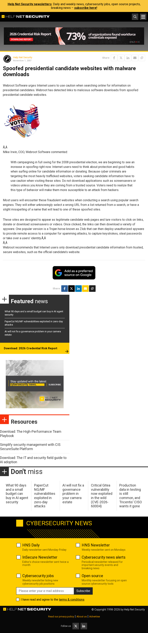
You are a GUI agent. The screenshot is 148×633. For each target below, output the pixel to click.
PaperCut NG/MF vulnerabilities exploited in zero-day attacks (44, 495)
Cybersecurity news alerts (103, 557)
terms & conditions (71, 599)
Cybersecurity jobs (38, 575)
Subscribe (83, 591)
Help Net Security (22, 57)
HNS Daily (31, 545)
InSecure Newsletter (39, 557)
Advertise (94, 616)
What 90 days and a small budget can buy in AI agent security (17, 493)
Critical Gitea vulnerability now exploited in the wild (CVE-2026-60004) (101, 495)
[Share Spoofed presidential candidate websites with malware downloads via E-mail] (135, 58)
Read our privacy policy (61, 616)
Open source (92, 575)
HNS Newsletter (96, 545)
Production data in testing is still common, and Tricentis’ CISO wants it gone (130, 495)
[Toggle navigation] (143, 16)
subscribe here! (85, 8)
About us (82, 616)
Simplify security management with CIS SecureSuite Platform (30, 447)
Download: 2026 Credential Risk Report (30, 348)
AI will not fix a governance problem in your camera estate (73, 493)
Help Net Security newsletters (30, 4)
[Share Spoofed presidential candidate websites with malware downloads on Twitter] (121, 58)
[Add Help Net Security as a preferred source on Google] (142, 58)
